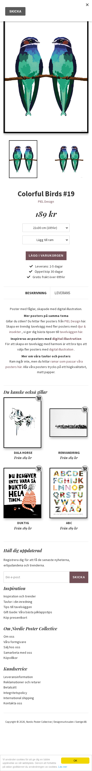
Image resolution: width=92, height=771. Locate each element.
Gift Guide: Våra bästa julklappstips (28, 612)
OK (75, 760)
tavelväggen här (71, 332)
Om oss (9, 636)
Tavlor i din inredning (18, 602)
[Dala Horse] (23, 422)
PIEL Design (46, 201)
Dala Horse (23, 453)
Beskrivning (35, 293)
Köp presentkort (15, 617)
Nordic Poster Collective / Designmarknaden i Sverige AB (56, 721)
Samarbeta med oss (18, 652)
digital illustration (66, 339)
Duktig (23, 523)
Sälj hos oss (12, 647)
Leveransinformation (18, 677)
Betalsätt (10, 687)
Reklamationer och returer (22, 682)
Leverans (62, 293)
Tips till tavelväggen (18, 607)
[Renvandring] (69, 422)
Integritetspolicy (15, 693)
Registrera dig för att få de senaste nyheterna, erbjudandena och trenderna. (37, 562)
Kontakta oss (13, 703)
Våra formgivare (15, 642)
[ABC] (69, 493)
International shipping (19, 698)
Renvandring (69, 453)
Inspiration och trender (20, 596)
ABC (69, 523)
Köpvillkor (11, 658)
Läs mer (62, 766)
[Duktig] (23, 493)
